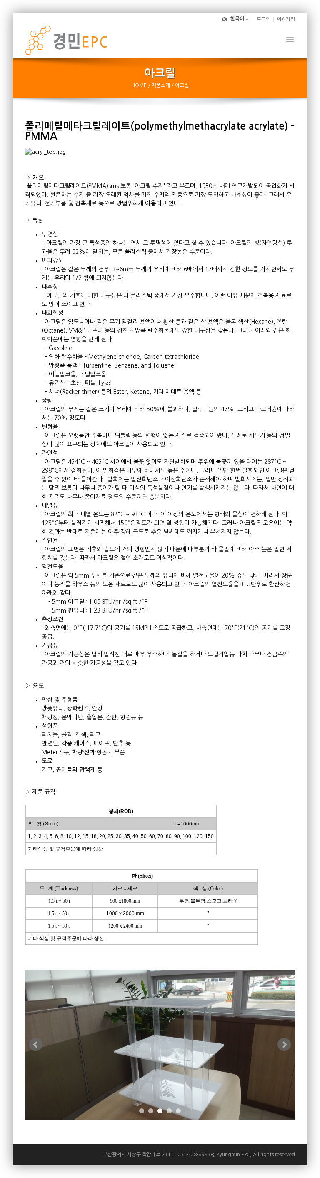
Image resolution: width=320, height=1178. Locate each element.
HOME (140, 85)
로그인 (263, 19)
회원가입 (286, 19)
